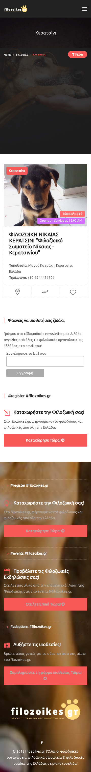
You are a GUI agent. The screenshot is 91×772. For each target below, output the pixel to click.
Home (8, 54)
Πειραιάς (22, 54)
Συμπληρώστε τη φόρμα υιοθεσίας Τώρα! (45, 672)
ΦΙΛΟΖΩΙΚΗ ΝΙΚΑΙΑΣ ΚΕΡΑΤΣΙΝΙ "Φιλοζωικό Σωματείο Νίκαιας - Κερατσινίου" (36, 243)
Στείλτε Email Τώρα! (43, 604)
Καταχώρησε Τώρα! (43, 440)
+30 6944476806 (41, 278)
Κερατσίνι (17, 171)
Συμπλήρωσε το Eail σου (26, 353)
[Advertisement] (45, 108)
